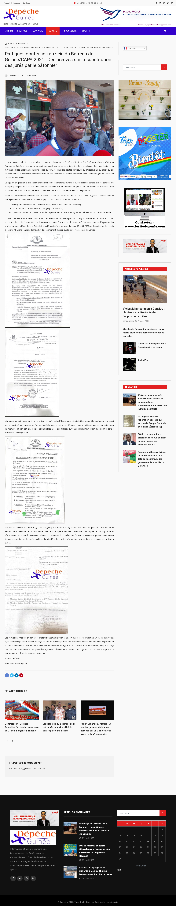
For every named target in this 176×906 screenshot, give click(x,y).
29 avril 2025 (88, 838)
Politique (22, 31)
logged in (25, 768)
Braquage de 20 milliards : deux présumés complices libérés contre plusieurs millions (59, 727)
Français (131, 48)
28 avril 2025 (88, 878)
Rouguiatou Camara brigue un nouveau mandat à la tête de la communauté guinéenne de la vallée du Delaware (152, 459)
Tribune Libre (69, 31)
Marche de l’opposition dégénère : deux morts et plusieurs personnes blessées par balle (143, 332)
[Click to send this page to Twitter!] (12, 675)
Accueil (7, 3)
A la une (9, 31)
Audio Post (143, 360)
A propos (16, 3)
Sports (86, 31)
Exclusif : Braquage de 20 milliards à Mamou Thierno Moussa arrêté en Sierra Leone (95, 871)
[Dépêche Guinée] (21, 14)
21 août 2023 (30, 75)
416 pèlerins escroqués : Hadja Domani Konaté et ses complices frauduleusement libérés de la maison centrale (152, 402)
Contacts (26, 3)
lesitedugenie (112, 902)
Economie (38, 31)
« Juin (119, 869)
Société (53, 31)
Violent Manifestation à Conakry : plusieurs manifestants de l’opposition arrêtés (144, 312)
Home (11, 43)
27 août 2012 (143, 321)
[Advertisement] (145, 496)
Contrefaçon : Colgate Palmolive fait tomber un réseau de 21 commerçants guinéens (21, 727)
